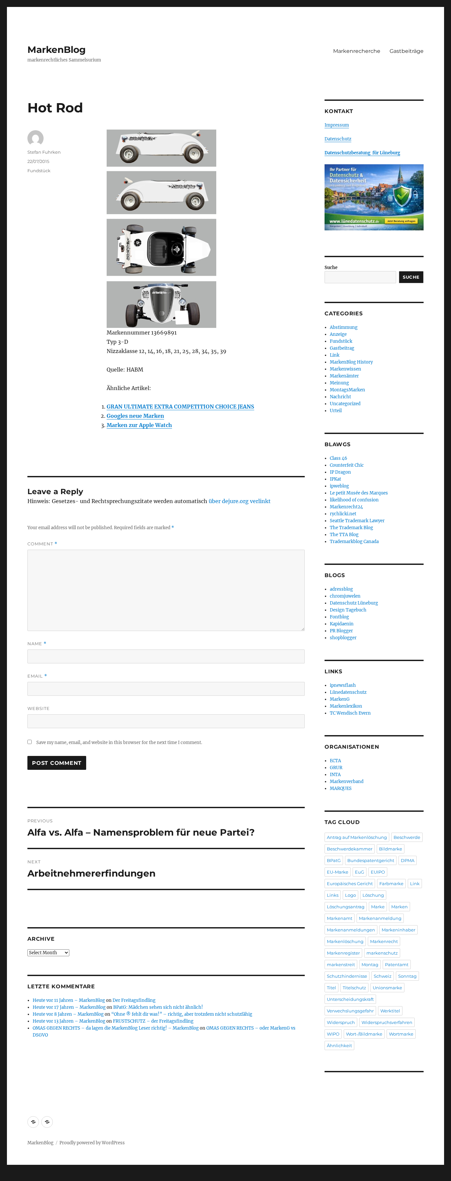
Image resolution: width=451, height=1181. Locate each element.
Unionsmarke (387, 987)
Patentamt (396, 964)
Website (38, 708)
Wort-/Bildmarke (364, 1034)
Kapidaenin (342, 624)
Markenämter (344, 376)
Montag (370, 964)
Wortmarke (401, 1034)
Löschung (373, 895)
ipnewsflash (343, 685)
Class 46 (338, 458)
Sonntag (407, 976)
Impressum (337, 125)
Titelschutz (354, 987)
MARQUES (341, 788)
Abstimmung (344, 327)
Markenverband (347, 781)
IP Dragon (340, 472)
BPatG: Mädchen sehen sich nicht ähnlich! (158, 1007)
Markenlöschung (345, 941)
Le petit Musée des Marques (359, 493)
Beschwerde (407, 837)
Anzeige (338, 334)
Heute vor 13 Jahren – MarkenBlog (69, 1021)
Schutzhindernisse (347, 976)
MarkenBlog (56, 49)
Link (334, 355)
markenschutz (382, 953)
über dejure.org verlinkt (240, 501)
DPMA (407, 860)
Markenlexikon (346, 706)
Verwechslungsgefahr (350, 1010)
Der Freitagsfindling (134, 1000)
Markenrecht (384, 941)
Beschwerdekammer (349, 848)
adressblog (341, 589)
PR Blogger (341, 631)
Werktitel (390, 1010)
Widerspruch (341, 1022)
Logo (350, 895)
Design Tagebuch (348, 610)
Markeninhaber (398, 929)
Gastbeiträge (407, 51)
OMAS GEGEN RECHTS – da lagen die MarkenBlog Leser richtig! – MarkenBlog (116, 1028)
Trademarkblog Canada (354, 541)
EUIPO (378, 872)
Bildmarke (390, 848)
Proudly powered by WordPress (92, 1143)
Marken (399, 906)
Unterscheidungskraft (350, 999)
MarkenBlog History (351, 362)
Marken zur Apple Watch (139, 425)
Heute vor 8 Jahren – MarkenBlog (68, 1014)
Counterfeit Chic (347, 465)
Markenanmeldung (380, 918)
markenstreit (341, 964)
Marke (378, 906)
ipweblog (339, 486)
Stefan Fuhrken (44, 152)
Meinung (339, 383)
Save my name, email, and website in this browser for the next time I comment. (119, 742)
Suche (331, 267)
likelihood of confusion (354, 500)
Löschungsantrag (345, 906)
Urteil (336, 410)
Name (37, 644)
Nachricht (340, 397)
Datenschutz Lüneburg (354, 603)
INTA (335, 774)
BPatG (334, 860)
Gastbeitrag (342, 348)
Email (37, 676)
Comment (42, 544)
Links (332, 895)
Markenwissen (345, 369)
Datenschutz (338, 139)
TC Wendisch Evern (350, 713)
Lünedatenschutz (348, 692)
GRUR (336, 767)
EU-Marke (337, 872)
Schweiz (383, 976)
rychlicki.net (343, 514)
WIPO (333, 1034)
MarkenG (340, 699)
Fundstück (39, 170)
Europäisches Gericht (350, 883)
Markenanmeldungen (351, 929)
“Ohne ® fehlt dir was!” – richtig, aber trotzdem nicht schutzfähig (181, 1014)
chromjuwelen (345, 596)
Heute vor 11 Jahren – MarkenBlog (69, 1000)
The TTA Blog (344, 534)
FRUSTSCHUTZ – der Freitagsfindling (153, 1021)
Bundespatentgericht (370, 860)
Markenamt (339, 918)
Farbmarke (391, 883)
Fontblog (339, 617)
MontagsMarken (347, 390)
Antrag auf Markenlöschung (357, 837)
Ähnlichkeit (339, 1045)
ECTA (335, 761)
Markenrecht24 (346, 507)
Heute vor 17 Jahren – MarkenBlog (69, 1007)
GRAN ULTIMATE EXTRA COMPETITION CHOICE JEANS (180, 406)
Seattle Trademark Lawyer (357, 521)
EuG (359, 872)
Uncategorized (345, 404)
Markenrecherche (356, 51)
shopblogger (343, 638)
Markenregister (343, 953)
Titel (331, 987)
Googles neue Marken (135, 416)
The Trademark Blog (351, 528)
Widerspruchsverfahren (387, 1022)
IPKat (335, 479)
